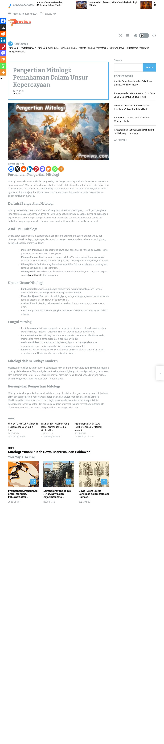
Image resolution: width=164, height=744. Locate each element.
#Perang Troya (117, 48)
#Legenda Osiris (17, 51)
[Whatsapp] (55, 169)
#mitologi (14, 48)
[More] (61, 169)
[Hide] (1, 78)
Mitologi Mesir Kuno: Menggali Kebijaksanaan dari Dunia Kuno (23, 426)
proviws (17, 93)
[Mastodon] (42, 169)
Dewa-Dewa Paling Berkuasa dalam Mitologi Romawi (94, 493)
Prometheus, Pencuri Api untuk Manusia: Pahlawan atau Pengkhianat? (23, 495)
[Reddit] (23, 169)
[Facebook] (11, 169)
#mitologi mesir (28, 48)
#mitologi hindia (69, 48)
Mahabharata (35, 275)
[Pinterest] (36, 169)
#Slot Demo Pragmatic (138, 48)
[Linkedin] (30, 169)
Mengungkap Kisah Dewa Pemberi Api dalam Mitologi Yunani (88, 426)
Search (118, 60)
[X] (17, 169)
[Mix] (48, 169)
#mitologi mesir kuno (48, 48)
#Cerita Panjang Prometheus (93, 48)
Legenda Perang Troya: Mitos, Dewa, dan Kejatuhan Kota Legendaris (57, 495)
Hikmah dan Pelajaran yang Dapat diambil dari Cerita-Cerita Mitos (55, 426)
